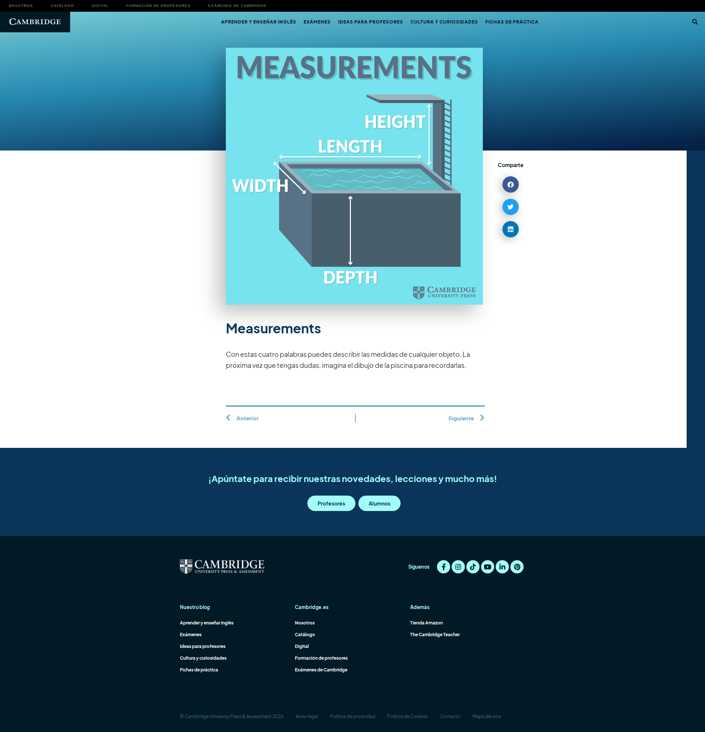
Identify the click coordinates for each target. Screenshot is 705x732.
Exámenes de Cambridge (237, 6)
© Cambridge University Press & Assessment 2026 (231, 716)
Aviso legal (307, 716)
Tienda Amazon (426, 623)
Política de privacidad (352, 716)
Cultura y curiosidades (444, 22)
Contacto (450, 716)
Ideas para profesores (370, 22)
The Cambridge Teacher (435, 634)
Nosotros (21, 6)
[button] (695, 22)
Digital (100, 6)
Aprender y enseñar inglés (258, 22)
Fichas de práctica (512, 22)
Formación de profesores (158, 6)
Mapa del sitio (487, 716)
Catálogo (62, 6)
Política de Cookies (407, 716)
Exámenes (317, 22)
